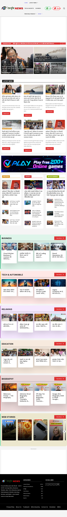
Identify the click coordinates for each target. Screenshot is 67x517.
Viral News (38, 54)
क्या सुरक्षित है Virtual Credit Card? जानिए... (41, 291)
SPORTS (27, 176)
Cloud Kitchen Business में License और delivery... (8, 256)
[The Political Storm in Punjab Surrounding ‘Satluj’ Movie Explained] (50, 213)
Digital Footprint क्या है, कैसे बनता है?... (57, 291)
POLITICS (6, 176)
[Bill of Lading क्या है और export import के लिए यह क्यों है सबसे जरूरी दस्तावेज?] (41, 246)
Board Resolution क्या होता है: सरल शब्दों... (58, 255)
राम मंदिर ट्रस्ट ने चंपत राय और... (57, 325)
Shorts (58, 8)
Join (50, 8)
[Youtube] (58, 484)
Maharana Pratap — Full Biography (8, 395)
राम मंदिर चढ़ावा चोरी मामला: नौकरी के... (41, 325)
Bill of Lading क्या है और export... (41, 255)
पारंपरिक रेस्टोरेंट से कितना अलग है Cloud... (25, 255)
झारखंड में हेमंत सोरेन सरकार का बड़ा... (58, 360)
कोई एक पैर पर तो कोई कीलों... (8, 325)
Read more (6, 113)
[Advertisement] (33, 29)
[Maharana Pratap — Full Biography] (9, 387)
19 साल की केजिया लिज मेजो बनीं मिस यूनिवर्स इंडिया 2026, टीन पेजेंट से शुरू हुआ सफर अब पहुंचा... (56, 193)
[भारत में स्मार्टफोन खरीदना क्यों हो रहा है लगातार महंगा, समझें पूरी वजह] (25, 283)
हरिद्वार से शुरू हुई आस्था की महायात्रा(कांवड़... (24, 326)
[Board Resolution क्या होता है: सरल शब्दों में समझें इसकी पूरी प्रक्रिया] (58, 246)
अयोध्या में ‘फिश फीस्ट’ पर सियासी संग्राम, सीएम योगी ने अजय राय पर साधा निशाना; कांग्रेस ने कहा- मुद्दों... (11, 194)
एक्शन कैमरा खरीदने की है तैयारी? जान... (8, 290)
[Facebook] (47, 484)
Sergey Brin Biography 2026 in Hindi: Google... (58, 396)
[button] (64, 8)
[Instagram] (49, 484)
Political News (49, 128)
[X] (52, 484)
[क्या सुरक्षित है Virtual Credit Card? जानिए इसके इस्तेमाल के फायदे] (41, 283)
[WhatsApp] (55, 484)
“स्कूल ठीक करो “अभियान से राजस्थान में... (7, 361)
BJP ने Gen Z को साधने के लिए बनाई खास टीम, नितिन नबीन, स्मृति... (15, 221)
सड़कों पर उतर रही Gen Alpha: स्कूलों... (25, 361)
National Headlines (7, 64)
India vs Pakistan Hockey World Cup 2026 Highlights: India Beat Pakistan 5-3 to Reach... (37, 213)
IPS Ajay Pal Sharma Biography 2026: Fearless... (40, 397)
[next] (64, 43)
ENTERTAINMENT (53, 176)
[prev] (61, 43)
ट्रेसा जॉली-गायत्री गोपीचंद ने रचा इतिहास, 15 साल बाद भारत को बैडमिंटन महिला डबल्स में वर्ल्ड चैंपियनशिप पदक (33, 194)
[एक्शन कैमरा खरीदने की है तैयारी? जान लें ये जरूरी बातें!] (9, 283)
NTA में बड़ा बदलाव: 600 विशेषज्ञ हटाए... (42, 360)
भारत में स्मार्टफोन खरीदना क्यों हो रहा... (25, 290)
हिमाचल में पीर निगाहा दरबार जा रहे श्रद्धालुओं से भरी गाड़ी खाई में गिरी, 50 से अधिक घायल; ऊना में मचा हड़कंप (55, 98)
